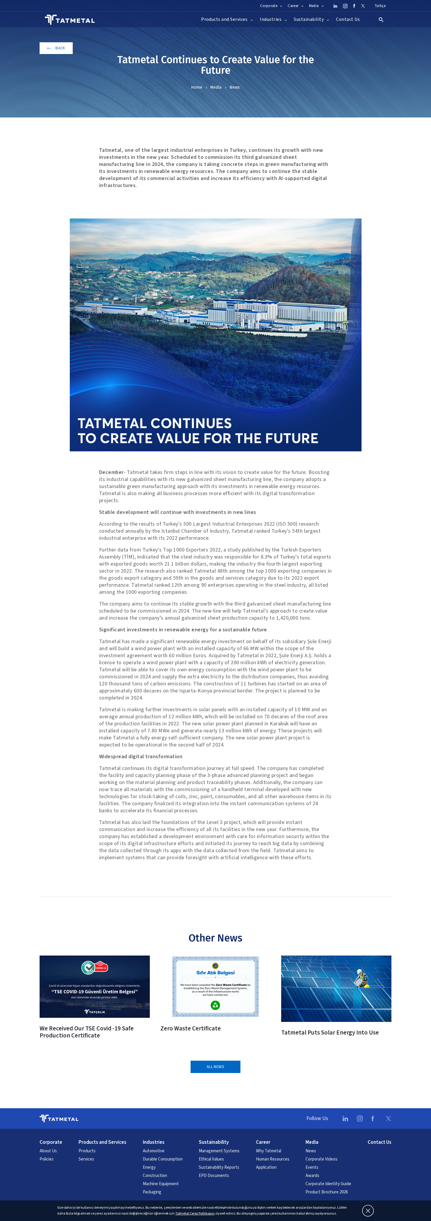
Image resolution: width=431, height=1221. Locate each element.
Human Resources (272, 1159)
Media (216, 87)
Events (312, 1167)
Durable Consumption (163, 1159)
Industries (153, 1142)
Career (263, 1142)
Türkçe (380, 6)
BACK (60, 48)
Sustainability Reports (219, 1167)
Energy (149, 1167)
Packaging (152, 1192)
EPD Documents (214, 1175)
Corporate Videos (321, 1159)
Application (266, 1167)
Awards (312, 1175)
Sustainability (214, 1142)
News (235, 87)
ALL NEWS (215, 1067)
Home (196, 87)
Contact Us (348, 19)
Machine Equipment (161, 1184)
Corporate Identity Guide (328, 1184)
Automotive (153, 1151)
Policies (47, 1159)
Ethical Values (211, 1159)
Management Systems (219, 1151)
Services (86, 1159)
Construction (155, 1175)
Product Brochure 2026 (327, 1192)
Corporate (51, 1142)
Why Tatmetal (268, 1151)
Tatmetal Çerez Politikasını (195, 1213)
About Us (48, 1151)
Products (87, 1151)
